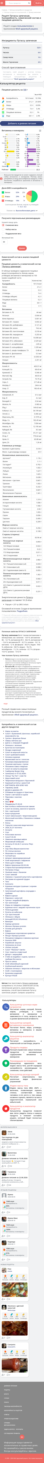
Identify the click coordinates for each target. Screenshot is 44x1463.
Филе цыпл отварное (14, 863)
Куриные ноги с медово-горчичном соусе (22, 907)
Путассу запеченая (35, 12)
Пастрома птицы (12, 870)
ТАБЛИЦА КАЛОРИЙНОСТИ (13, 1406)
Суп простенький (12, 914)
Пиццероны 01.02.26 (13, 804)
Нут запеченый (11, 903)
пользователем (24, 26)
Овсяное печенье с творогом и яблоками (22, 968)
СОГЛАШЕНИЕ (8, 1433)
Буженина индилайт (13, 973)
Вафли (8, 931)
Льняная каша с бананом (15, 872)
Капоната (9, 884)
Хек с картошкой (12, 811)
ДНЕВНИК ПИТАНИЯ (10, 1386)
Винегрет (9, 921)
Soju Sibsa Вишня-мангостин (17, 849)
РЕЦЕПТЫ (7, 1390)
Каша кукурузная (12, 813)
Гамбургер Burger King (14, 771)
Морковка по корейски (15, 853)
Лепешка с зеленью (13, 745)
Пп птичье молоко (13, 851)
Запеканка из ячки (13, 945)
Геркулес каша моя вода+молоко (19, 825)
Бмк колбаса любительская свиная (19, 806)
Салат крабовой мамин (15, 755)
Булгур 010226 (11, 975)
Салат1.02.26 (10, 837)
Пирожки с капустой (13, 898)
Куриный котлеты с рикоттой (17, 783)
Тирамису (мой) (11, 787)
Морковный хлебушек (14, 842)
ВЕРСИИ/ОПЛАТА (9, 1425)
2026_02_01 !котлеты (13, 827)
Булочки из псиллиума (15, 748)
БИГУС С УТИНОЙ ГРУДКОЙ (16, 743)
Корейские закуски (13, 943)
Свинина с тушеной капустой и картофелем (23, 877)
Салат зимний (11, 874)
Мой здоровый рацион (27, 28)
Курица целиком (12, 924)
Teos (7, 881)
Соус (7, 832)
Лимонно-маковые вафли (16, 839)
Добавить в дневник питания (22, 123)
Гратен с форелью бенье (15, 738)
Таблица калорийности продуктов (20, 10)
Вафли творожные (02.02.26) (17, 865)
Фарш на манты (12, 731)
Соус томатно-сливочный (16, 952)
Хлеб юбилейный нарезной (16, 964)
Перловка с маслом (13, 797)
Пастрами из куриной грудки (17, 879)
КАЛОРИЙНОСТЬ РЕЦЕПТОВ (13, 1410)
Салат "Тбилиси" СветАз (15, 950)
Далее (22, 248)
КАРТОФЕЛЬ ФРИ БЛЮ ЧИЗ (16, 785)
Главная (4, 10)
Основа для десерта (13, 928)
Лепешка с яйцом (12, 917)
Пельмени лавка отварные (16, 766)
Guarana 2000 (10, 940)
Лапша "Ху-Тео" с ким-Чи (15, 776)
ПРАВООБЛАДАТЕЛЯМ (11, 1419)
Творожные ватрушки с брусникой (19, 780)
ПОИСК (6, 1402)
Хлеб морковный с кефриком (17, 860)
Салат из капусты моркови (16, 769)
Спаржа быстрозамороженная (18, 867)
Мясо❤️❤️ (9, 802)
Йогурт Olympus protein (15, 935)
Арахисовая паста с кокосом (17, 759)
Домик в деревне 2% (13, 790)
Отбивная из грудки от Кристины (19, 792)
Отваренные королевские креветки (20, 933)
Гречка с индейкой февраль (17, 900)
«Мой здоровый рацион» (26, 714)
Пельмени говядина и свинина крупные (22, 938)
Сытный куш (10, 856)
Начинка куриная (12, 757)
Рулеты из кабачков (13, 912)
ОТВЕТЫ (6, 1414)
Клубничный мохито (14, 966)
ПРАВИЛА (17, 1433)
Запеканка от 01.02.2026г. (16, 773)
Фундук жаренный (13, 750)
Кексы (7, 823)
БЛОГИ (6, 1394)
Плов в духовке (11, 910)
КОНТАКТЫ (19, 1429)
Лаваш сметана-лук (13, 740)
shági (7, 799)
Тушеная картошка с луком (16, 764)
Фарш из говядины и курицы (17, 905)
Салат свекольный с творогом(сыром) (21, 816)
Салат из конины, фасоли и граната (20, 809)
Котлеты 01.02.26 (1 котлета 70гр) (19, 844)
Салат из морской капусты (16, 752)
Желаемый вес (8, 238)
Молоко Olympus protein (15, 926)
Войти (39, 3)
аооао (7, 846)
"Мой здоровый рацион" (24, 79)
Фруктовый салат (12, 778)
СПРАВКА (7, 1423)
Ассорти (8, 830)
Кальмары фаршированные (17, 762)
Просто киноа (11, 961)
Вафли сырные (11, 896)
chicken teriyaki (11, 947)
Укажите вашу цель (9, 222)
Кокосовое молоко (13, 834)
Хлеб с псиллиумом (13, 971)
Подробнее (22, 611)
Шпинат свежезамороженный (17, 858)
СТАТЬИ (6, 1398)
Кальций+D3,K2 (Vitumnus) (16, 919)
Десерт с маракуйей (13, 954)
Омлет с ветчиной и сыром (16, 795)
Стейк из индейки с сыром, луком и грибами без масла (20, 958)
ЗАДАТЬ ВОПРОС (9, 1429)
